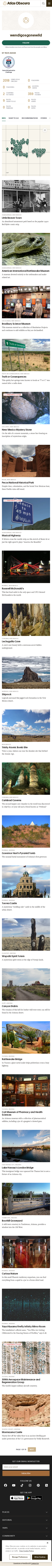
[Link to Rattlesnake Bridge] (26, 1037)
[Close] (47, 1543)
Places (5, 1512)
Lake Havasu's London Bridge (18, 1167)
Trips (5, 1528)
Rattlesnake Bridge (12, 1059)
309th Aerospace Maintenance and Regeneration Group (21, 1381)
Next (32, 1449)
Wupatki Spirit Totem (13, 956)
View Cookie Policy (26, 1551)
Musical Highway (11, 535)
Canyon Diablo (10, 1006)
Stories (44, 118)
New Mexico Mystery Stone (17, 429)
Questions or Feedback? (26, 1563)
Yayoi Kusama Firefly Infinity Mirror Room (23, 1326)
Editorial (7, 1520)
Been (4, 118)
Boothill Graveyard (12, 1220)
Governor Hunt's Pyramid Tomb (18, 853)
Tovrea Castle (9, 903)
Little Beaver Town (12, 218)
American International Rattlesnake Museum (25, 271)
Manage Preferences (19, 1557)
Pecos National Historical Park (18, 482)
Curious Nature (10, 1273)
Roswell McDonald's (13, 588)
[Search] (43, 3)
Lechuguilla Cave (11, 641)
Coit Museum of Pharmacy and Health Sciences (22, 1113)
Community (8, 1536)
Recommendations (30, 118)
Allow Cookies (39, 1557)
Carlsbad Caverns (11, 800)
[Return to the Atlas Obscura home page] (17, 3)
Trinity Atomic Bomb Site (15, 747)
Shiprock (6, 694)
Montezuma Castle (12, 1432)
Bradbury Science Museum (16, 324)
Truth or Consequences (14, 376)
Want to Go (14, 118)
